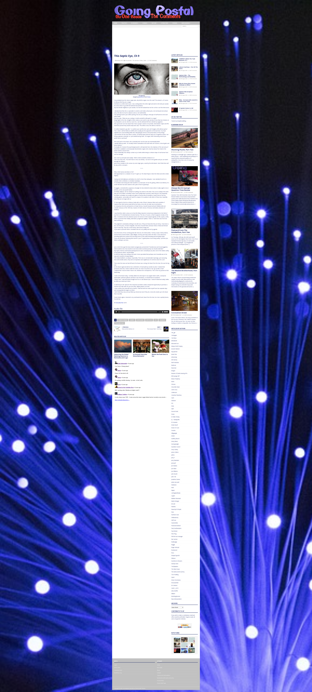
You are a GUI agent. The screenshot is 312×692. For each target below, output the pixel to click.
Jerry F (173, 457)
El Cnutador (174, 422)
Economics (134, 23)
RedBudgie (174, 542)
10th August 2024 (177, 234)
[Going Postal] (154, 20)
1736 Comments (193, 78)
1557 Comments (193, 110)
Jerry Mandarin (175, 460)
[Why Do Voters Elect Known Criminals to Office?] (174, 85)
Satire (144, 60)
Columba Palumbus (176, 395)
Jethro (173, 455)
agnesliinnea (141, 97)
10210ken (173, 338)
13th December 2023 (178, 275)
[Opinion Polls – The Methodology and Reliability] (174, 77)
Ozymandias (174, 523)
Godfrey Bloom (175, 438)
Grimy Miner (174, 441)
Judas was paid (175, 482)
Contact (159, 673)
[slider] (166, 311)
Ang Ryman (174, 351)
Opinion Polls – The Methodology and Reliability (187, 76)
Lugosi (173, 496)
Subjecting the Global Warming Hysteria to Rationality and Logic (121, 356)
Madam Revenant (176, 498)
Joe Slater (173, 468)
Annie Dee (174, 354)
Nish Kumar (140, 320)
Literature (164, 23)
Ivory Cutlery (174, 449)
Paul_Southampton (176, 528)
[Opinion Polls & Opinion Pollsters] (174, 93)
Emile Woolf (174, 425)
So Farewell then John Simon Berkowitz (140, 355)
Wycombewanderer (176, 599)
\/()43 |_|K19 (174, 588)
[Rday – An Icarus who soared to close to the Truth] (174, 101)
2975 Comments (189, 192)
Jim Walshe (174, 466)
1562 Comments (189, 152)
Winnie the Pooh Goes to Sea (160, 355)
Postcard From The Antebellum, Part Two (180, 231)
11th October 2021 (177, 315)
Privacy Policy (160, 680)
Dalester (173, 400)
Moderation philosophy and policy (165, 678)
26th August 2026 (183, 78)
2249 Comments (188, 315)
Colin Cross (174, 389)
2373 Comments (193, 87)
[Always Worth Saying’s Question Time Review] (184, 176)
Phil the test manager (177, 536)
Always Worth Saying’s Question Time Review (180, 189)
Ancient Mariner (175, 349)
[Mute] (162, 312)
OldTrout (173, 520)
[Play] (116, 312)
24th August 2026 (183, 110)
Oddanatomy (174, 517)
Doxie (172, 414)
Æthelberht (174, 340)
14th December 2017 (178, 152)
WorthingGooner (175, 596)
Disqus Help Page (161, 683)
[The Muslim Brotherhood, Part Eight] (184, 259)
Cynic (172, 398)
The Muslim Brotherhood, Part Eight (184, 271)
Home (115, 23)
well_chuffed (174, 591)
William (173, 593)
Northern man (175, 514)
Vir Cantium (174, 585)
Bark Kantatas (175, 362)
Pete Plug (173, 534)
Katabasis (173, 485)
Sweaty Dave (174, 563)
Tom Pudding (174, 574)
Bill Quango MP (175, 376)
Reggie (173, 544)
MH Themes (142, 688)
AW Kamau (174, 360)
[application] (141, 311)
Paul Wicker (174, 531)
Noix (172, 512)
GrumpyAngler (175, 444)
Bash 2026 (159, 667)
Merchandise (186, 23)
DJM (172, 408)
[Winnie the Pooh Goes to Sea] (160, 346)
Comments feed (118, 670)
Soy (156, 320)
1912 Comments (193, 103)
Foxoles (173, 430)
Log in (115, 665)
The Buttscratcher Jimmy (177, 572)
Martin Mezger (175, 501)
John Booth (174, 474)
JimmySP (173, 463)
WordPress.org (118, 673)
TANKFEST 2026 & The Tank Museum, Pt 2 (187, 59)
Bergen (173, 370)
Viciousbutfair (128, 60)
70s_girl (173, 332)
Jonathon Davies (175, 479)
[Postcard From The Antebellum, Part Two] (184, 218)
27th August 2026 (183, 62)
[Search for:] (190, 26)
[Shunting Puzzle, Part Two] (184, 138)
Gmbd (173, 436)
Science (145, 23)
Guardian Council (175, 447)
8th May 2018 (119, 60)
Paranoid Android (175, 525)
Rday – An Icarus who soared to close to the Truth (188, 100)
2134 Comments (193, 62)
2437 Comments (193, 70)
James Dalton (175, 452)
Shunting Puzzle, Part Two (182, 150)
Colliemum (174, 392)
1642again (174, 335)
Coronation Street (179, 313)
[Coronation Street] (184, 301)
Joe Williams (174, 471)
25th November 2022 (178, 192)
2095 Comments (193, 95)
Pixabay (148, 97)
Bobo (172, 381)
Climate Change (122, 320)
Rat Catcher (174, 539)
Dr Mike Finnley (175, 417)
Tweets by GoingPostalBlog (178, 121)
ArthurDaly (174, 357)
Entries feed (117, 667)
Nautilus (173, 506)
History (154, 23)
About (158, 670)
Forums (174, 23)
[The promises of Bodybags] (184, 650)
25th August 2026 (183, 95)
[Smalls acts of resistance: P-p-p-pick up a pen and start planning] (191, 650)
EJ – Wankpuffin (175, 419)
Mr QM (173, 504)
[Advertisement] (156, 42)
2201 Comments (189, 275)
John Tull (173, 476)
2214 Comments (187, 234)
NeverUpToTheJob (176, 509)
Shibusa (173, 558)
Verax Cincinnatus (176, 580)
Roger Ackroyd (175, 547)
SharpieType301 (175, 555)
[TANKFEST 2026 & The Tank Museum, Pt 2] (174, 60)
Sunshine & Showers (176, 561)
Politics (124, 23)
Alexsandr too (175, 343)
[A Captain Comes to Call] (174, 109)
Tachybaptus (174, 566)
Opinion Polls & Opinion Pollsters (186, 92)
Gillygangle (174, 433)
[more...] (178, 162)
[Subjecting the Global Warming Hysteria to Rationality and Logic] (123, 346)
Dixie (172, 406)
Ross (172, 553)
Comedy (132, 320)
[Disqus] (141, 381)
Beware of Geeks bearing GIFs (179, 373)
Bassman (173, 368)
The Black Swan (175, 569)
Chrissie (173, 384)
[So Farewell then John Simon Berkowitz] (141, 346)
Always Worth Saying (176, 346)
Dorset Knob (174, 411)
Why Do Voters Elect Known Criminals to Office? (187, 84)
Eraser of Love (175, 428)
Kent (172, 487)
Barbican (173, 365)
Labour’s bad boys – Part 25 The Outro (188, 67)
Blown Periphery (175, 379)
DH (172, 403)
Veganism (162, 320)
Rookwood (174, 550)
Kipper (173, 490)
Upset (172, 577)
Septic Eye (149, 320)
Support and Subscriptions (163, 675)
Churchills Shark (175, 387)
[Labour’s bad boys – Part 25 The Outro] (174, 68)
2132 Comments (153, 60)
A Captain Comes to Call (186, 108)
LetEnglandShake (175, 493)
